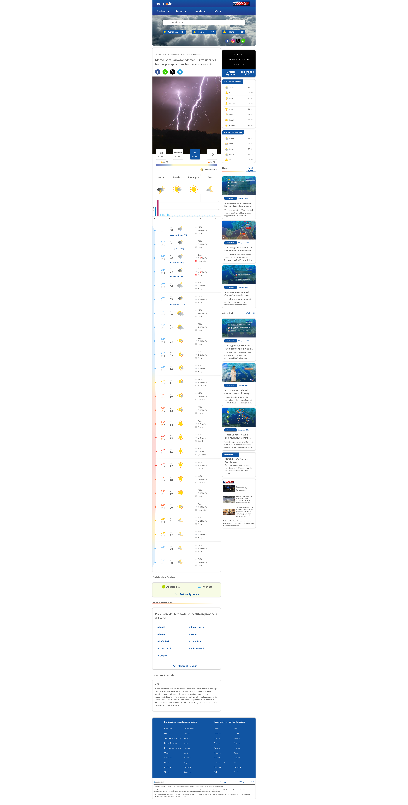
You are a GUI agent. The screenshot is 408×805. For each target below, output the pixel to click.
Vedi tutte (250, 169)
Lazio (186, 753)
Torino (216, 728)
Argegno (162, 655)
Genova (217, 733)
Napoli (217, 757)
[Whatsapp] (165, 72)
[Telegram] (180, 72)
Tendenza (230, 198)
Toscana (187, 748)
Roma (236, 753)
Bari (235, 762)
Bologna (237, 743)
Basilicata (168, 767)
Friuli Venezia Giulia (172, 748)
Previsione (230, 341)
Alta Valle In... (164, 641)
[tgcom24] (241, 3)
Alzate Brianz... (197, 641)
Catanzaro (238, 767)
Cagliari (237, 772)
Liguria (167, 733)
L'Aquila (237, 757)
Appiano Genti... (197, 648)
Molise (167, 762)
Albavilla (161, 627)
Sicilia (166, 772)
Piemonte (168, 728)
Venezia (237, 738)
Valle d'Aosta (189, 728)
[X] (238, 41)
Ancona (217, 748)
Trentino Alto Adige (172, 738)
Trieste (217, 743)
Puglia (186, 762)
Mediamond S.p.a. (170, 795)
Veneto (187, 738)
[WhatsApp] (243, 41)
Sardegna (187, 772)
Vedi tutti (250, 313)
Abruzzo (187, 757)
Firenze (237, 748)
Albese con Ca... (197, 627)
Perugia (217, 753)
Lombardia (188, 733)
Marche (187, 743)
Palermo (217, 772)
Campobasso (219, 762)
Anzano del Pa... (165, 648)
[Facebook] (227, 41)
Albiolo (161, 634)
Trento (217, 738)
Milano (236, 733)
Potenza (217, 767)
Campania (168, 757)
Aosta (236, 728)
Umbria (167, 753)
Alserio (193, 634)
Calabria (187, 767)
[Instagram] (233, 41)
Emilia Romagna (170, 743)
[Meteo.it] (163, 4)
